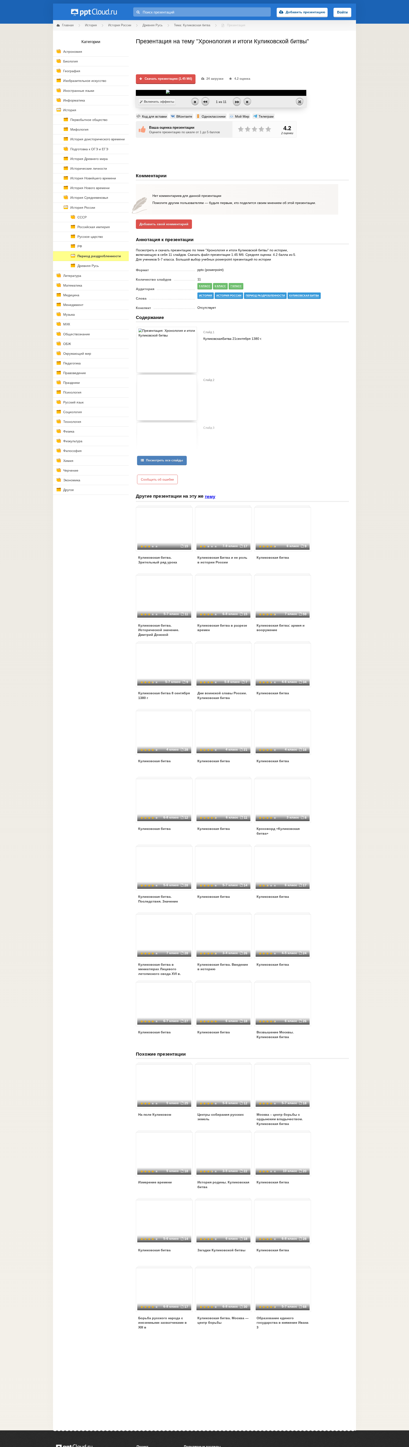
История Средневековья (89, 197)
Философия (72, 451)
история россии (228, 295)
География (71, 71)
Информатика (74, 100)
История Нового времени (90, 188)
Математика (72, 285)
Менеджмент (73, 305)
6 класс (220, 286)
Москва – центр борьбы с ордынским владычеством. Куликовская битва (280, 1119)
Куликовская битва (273, 557)
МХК (66, 324)
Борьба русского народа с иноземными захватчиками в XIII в (162, 1322)
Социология (72, 412)
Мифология (79, 129)
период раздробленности (265, 295)
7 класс (236, 286)
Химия (68, 461)
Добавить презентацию (305, 12)
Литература (72, 276)
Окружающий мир (77, 353)
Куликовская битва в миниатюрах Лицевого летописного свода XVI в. (159, 969)
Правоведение (74, 373)
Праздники (71, 383)
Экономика (71, 480)
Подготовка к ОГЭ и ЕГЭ (89, 149)
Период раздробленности (99, 256)
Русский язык (73, 402)
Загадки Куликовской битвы (221, 1250)
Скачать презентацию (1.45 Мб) (168, 78)
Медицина (71, 295)
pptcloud (93, 12)
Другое (68, 490)
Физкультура (72, 441)
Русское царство (90, 237)
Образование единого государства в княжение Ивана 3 (282, 1322)
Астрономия (72, 51)
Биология (70, 61)
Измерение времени (155, 1182)
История (69, 110)
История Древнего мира (89, 159)
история (205, 295)
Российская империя (93, 227)
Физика (68, 431)
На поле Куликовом (154, 1114)
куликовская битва (304, 295)
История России (82, 207)
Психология (72, 392)
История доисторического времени (97, 139)
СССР (82, 217)
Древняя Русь (88, 266)
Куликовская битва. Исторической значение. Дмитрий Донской (158, 630)
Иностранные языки (78, 91)
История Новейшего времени (93, 178)
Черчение (70, 470)
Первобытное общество (88, 120)
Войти (342, 12)
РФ (79, 246)
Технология (72, 422)
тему (210, 496)
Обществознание (76, 334)
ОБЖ (67, 344)
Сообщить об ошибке (157, 479)
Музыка (69, 314)
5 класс (204, 286)
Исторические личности (88, 168)
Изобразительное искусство (84, 81)
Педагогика (72, 363)
